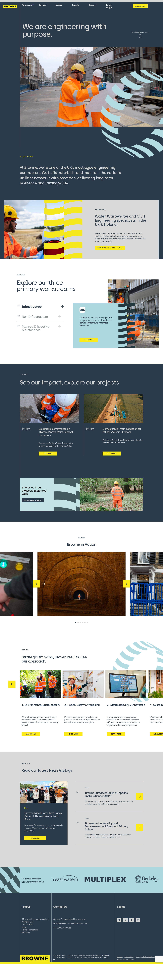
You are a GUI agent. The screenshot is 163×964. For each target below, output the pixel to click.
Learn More (88, 340)
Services (42, 5)
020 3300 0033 (64, 927)
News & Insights (109, 6)
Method (59, 5)
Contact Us (140, 6)
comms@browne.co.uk (77, 923)
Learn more (48, 453)
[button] (36, 583)
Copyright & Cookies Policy (145, 957)
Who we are (27, 5)
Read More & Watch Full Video (110, 248)
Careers (92, 5)
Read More (35, 838)
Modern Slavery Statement (126, 959)
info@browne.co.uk (77, 919)
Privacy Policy (129, 957)
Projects (75, 5)
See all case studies (32, 500)
